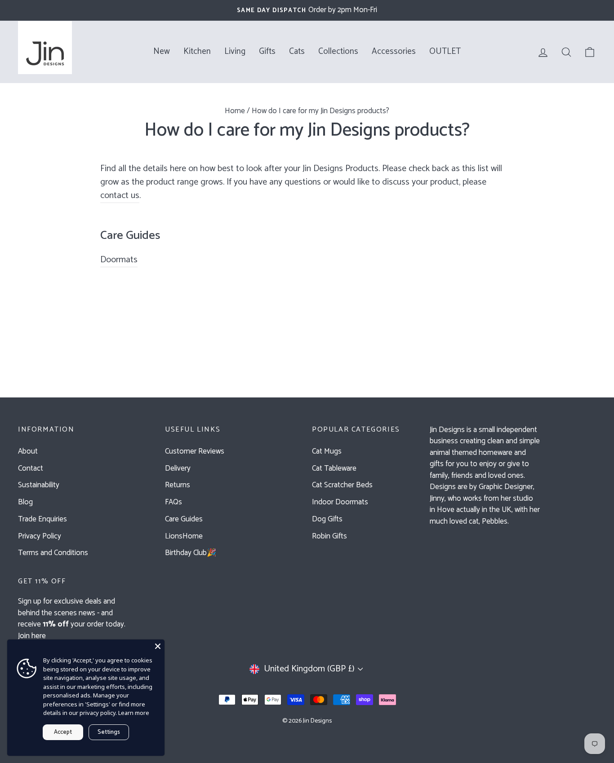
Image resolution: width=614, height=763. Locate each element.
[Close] (157, 646)
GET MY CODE (307, 495)
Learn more (133, 713)
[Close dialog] (410, 241)
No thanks (307, 518)
